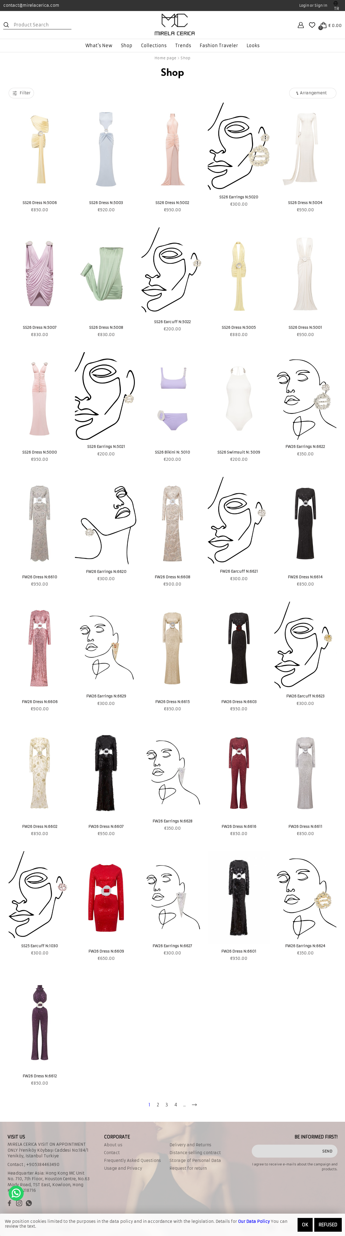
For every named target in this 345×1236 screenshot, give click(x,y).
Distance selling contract (195, 1152)
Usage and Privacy (123, 1168)
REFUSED (328, 1224)
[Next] (194, 1105)
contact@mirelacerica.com (31, 5)
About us (113, 1144)
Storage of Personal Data (195, 1160)
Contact (112, 1152)
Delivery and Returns (190, 1144)
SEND (327, 1151)
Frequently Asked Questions (132, 1160)
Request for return (188, 1168)
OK (305, 1224)
